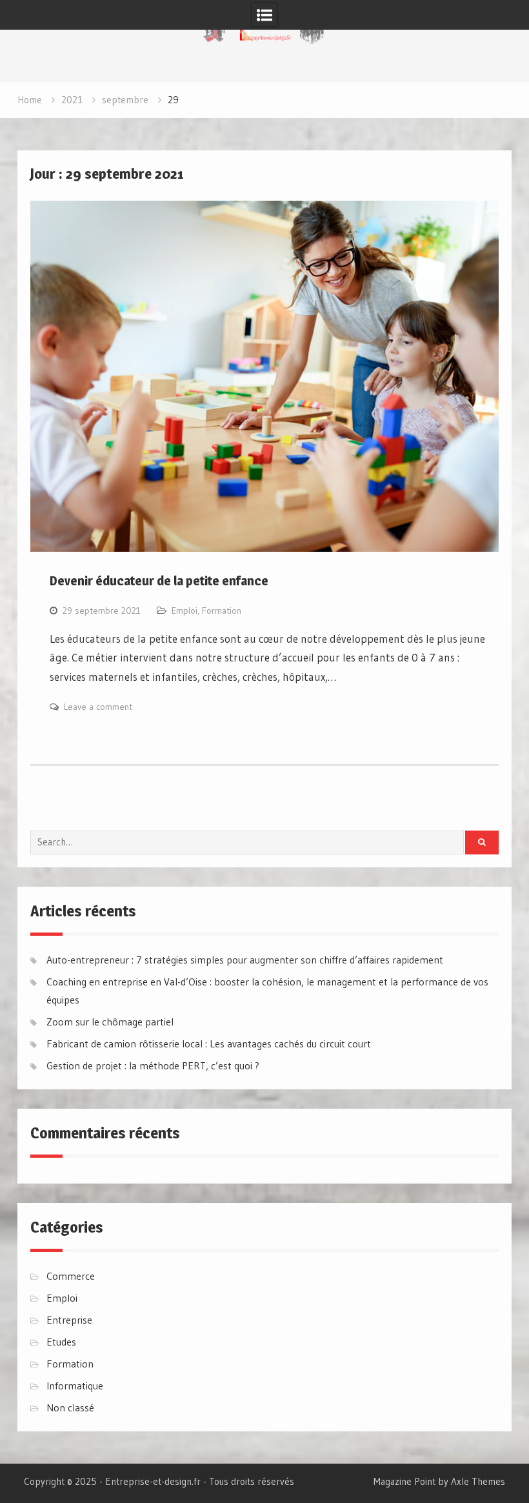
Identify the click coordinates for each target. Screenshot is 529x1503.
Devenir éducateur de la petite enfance (159, 581)
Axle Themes (478, 1481)
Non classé (70, 1407)
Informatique (74, 1385)
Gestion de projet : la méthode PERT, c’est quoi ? (152, 1065)
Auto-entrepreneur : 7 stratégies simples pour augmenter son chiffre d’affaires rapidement (244, 959)
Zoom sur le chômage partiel (110, 1021)
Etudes (61, 1341)
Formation (221, 610)
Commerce (70, 1275)
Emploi (184, 610)
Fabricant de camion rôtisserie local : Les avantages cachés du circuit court (208, 1043)
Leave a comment (98, 706)
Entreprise (69, 1319)
